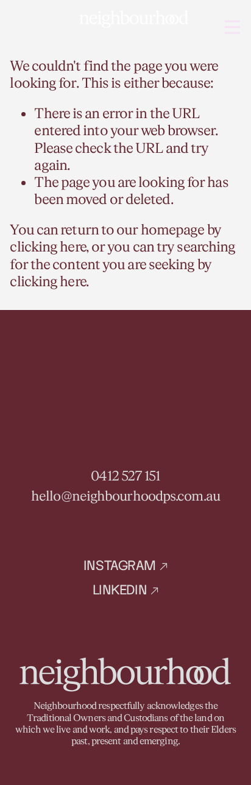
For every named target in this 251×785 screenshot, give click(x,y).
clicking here (47, 247)
